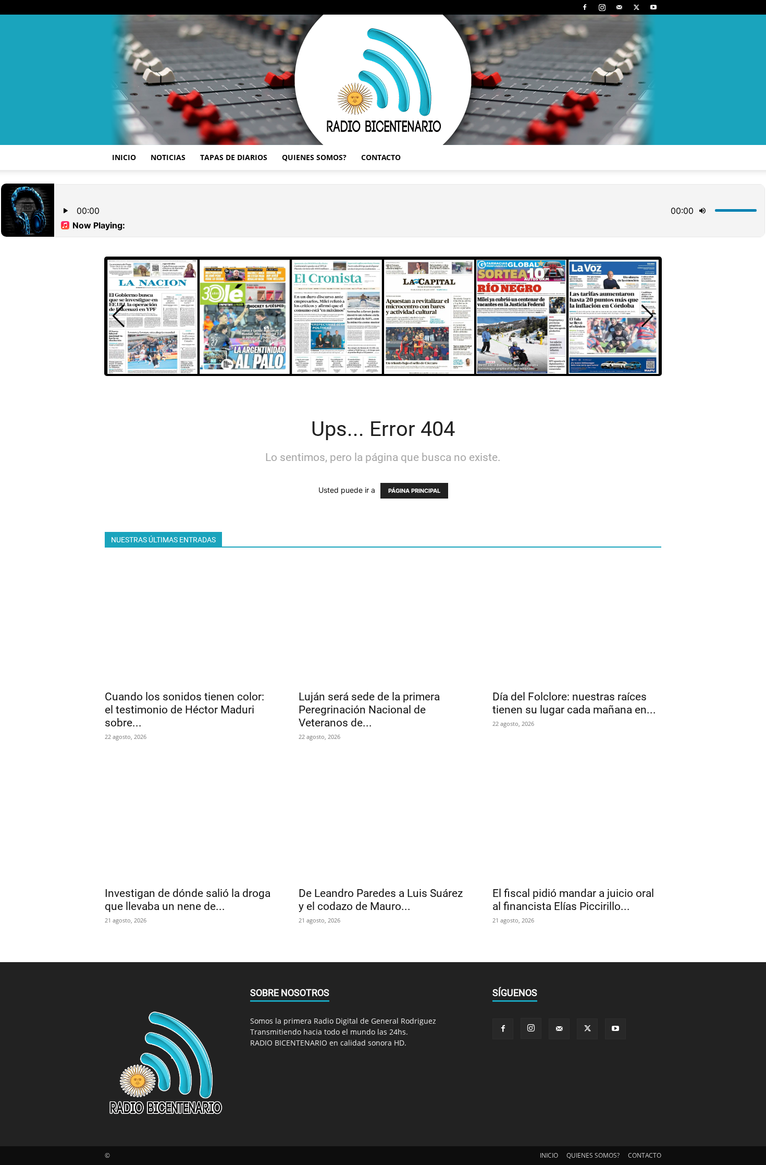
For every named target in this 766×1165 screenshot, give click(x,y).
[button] (647, 316)
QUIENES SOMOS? (314, 157)
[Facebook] (584, 7)
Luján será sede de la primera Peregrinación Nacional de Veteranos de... (369, 709)
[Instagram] (602, 7)
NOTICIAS (168, 157)
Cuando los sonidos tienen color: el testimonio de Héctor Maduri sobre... (184, 709)
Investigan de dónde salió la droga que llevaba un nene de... (187, 900)
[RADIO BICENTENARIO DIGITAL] (383, 80)
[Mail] (619, 7)
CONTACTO (381, 157)
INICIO (124, 157)
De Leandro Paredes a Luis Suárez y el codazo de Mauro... (381, 900)
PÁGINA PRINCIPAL (414, 490)
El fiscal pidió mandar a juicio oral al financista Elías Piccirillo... (573, 900)
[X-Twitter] (636, 7)
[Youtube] (653, 7)
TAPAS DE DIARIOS (233, 157)
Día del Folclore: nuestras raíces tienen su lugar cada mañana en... (574, 703)
